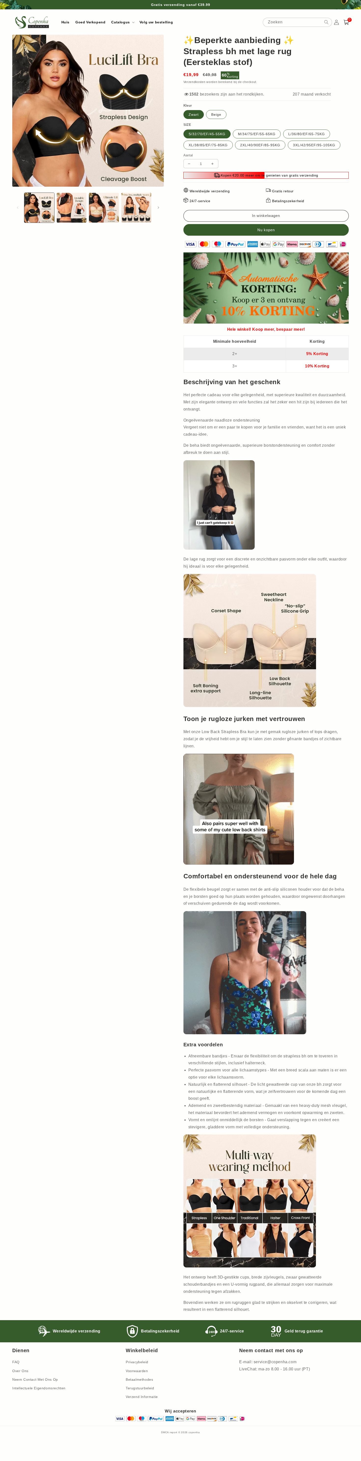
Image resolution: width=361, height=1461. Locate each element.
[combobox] (297, 22)
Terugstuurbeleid (140, 1388)
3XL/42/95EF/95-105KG (314, 145)
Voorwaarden (137, 1371)
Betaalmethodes (139, 1379)
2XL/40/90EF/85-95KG (260, 145)
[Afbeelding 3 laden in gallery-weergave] (104, 208)
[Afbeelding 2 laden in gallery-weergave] (72, 208)
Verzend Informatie (142, 1397)
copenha (194, 1432)
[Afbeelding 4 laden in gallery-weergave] (136, 208)
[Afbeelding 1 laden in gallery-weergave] (39, 208)
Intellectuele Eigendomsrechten (39, 1388)
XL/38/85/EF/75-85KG (208, 145)
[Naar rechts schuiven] (158, 207)
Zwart (194, 114)
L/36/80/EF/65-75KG (306, 134)
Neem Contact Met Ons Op (35, 1379)
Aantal (188, 155)
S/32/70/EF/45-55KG (207, 134)
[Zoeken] (326, 22)
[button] (122, 22)
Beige (216, 114)
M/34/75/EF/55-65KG (257, 134)
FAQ (16, 1362)
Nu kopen (266, 230)
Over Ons (20, 1371)
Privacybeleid (137, 1362)
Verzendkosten (194, 82)
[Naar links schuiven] (17, 207)
